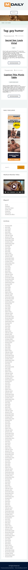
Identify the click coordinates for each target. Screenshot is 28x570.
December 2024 (9, 258)
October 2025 (8, 242)
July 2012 (7, 480)
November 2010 (9, 512)
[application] (14, 186)
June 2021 (7, 326)
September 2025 (9, 243)
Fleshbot (7, 206)
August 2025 (8, 245)
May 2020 (7, 347)
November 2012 (9, 474)
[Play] (5, 192)
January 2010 (8, 529)
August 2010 (8, 517)
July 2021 (7, 324)
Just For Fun (13, 82)
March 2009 (8, 545)
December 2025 (9, 238)
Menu (14, 12)
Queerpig (7, 211)
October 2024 (9, 261)
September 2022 (9, 302)
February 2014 (9, 449)
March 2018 (8, 371)
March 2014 (8, 448)
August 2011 (8, 498)
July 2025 (7, 246)
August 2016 (8, 401)
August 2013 (8, 459)
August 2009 (8, 537)
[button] (14, 187)
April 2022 (7, 310)
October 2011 (8, 495)
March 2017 (8, 389)
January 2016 (8, 412)
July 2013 (7, 461)
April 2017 (7, 388)
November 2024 (9, 259)
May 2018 (7, 368)
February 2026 (9, 235)
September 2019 (9, 360)
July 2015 (7, 422)
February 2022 (9, 313)
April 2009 (8, 543)
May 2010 (7, 522)
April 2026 (7, 232)
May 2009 (8, 542)
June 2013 (7, 462)
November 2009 (9, 532)
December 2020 (9, 336)
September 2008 (10, 555)
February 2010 (9, 527)
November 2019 (9, 357)
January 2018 (8, 375)
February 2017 (9, 391)
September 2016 (9, 399)
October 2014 (8, 436)
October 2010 (9, 514)
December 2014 (9, 433)
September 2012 (9, 477)
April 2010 (7, 524)
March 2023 (8, 292)
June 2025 (8, 248)
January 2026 (8, 237)
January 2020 (8, 353)
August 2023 (8, 284)
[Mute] (20, 192)
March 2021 (8, 331)
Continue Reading (15, 63)
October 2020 (9, 339)
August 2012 (8, 478)
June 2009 (8, 540)
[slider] (13, 192)
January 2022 (8, 315)
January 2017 (8, 392)
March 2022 (8, 311)
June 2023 (8, 287)
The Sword (8, 212)
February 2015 (9, 430)
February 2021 (9, 332)
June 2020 (8, 345)
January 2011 (8, 509)
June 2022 (8, 306)
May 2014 (7, 444)
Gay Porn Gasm (9, 208)
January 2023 (8, 295)
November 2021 (9, 318)
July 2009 (7, 538)
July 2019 (7, 363)
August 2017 (8, 381)
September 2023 (9, 282)
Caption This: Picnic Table (14, 76)
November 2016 (9, 396)
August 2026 (8, 225)
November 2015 (9, 415)
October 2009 (9, 534)
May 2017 (7, 386)
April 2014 (7, 446)
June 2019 (8, 365)
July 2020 (7, 344)
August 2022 (8, 303)
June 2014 (8, 443)
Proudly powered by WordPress (7, 567)
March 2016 (8, 409)
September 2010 (9, 516)
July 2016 (7, 402)
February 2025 (9, 254)
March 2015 (8, 428)
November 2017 (9, 376)
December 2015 (9, 413)
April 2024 (7, 271)
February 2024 (9, 274)
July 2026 (7, 227)
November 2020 (9, 337)
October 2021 (8, 319)
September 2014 (9, 438)
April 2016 (7, 407)
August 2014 (8, 439)
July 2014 (7, 441)
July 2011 (7, 499)
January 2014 (8, 451)
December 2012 (9, 472)
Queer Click (8, 209)
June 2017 (8, 384)
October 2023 (9, 280)
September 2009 (9, 535)
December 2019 (9, 355)
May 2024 (7, 269)
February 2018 (9, 373)
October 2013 (8, 456)
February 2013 (9, 469)
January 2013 (8, 470)
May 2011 (7, 503)
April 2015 (7, 426)
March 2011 (8, 506)
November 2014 (9, 435)
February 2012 (9, 488)
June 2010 (8, 521)
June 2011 (7, 501)
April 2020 (7, 349)
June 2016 (7, 404)
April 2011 (7, 504)
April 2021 (7, 329)
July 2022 (7, 305)
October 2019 (8, 358)
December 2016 (9, 394)
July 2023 (7, 285)
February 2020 (9, 352)
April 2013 (7, 465)
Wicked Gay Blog (9, 214)
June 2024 (8, 267)
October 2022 (9, 300)
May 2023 (7, 289)
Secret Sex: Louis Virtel (14, 41)
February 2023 (9, 293)
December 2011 (9, 491)
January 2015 (8, 431)
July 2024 (7, 266)
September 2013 (9, 457)
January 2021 (8, 334)
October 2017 (8, 378)
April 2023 (7, 290)
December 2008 (9, 550)
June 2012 (7, 482)
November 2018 (9, 366)
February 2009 (9, 547)
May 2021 (7, 327)
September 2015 (9, 418)
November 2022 (9, 298)
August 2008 (8, 556)
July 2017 (7, 383)
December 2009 (9, 530)
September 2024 (9, 263)
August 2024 (8, 264)
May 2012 (7, 483)
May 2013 (7, 464)
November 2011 (9, 493)
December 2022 (9, 297)
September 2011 (9, 496)
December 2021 (9, 316)
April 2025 (7, 251)
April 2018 (7, 370)
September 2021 (9, 321)
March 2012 (8, 486)
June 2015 (7, 423)
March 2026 (8, 233)
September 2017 (9, 379)
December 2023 (9, 277)
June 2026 (8, 229)
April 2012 (7, 485)
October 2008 (9, 553)
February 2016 (9, 410)
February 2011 (9, 508)
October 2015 (8, 417)
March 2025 (8, 253)
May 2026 (7, 230)
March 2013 (8, 467)
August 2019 (8, 362)
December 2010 (9, 511)
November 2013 (9, 454)
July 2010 (7, 519)
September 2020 (9, 340)
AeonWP (25, 567)
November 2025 (9, 240)
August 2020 (8, 342)
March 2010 (8, 525)
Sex (14, 48)
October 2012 (8, 475)
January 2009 (8, 548)
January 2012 (8, 490)
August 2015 (8, 420)
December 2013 (9, 452)
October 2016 (8, 397)
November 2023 (9, 279)
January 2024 (8, 276)
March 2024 (8, 272)
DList (6, 204)
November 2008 (9, 551)
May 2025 (7, 250)
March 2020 (8, 350)
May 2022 (7, 308)
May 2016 (7, 405)
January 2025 (8, 256)
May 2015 (7, 425)
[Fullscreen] (22, 192)
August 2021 (8, 323)
